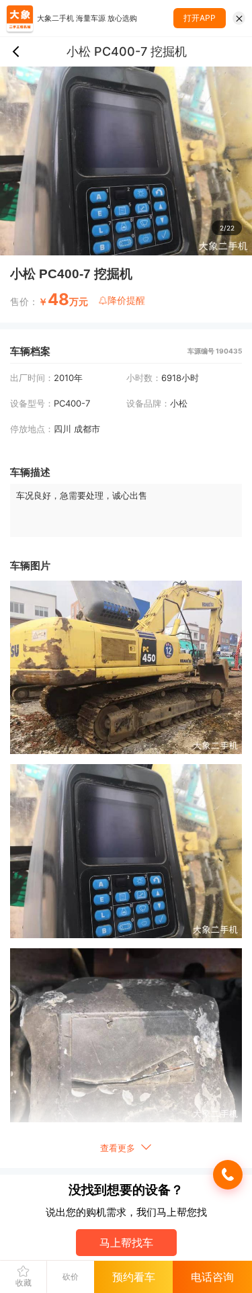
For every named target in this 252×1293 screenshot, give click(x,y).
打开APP (199, 18)
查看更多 (119, 1147)
